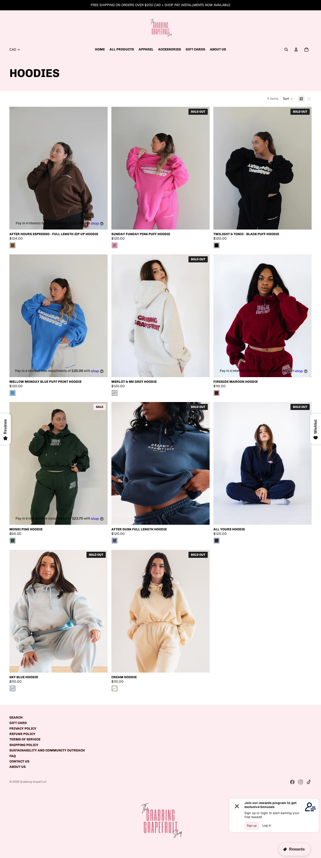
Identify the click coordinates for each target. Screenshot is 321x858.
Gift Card (18, 723)
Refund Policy (22, 734)
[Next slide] (101, 168)
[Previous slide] (16, 168)
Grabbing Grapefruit (33, 782)
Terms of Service (24, 739)
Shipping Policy (23, 745)
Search (16, 718)
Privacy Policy (22, 729)
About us (17, 767)
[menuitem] (100, 49)
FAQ (12, 756)
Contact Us (19, 761)
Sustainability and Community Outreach (47, 750)
